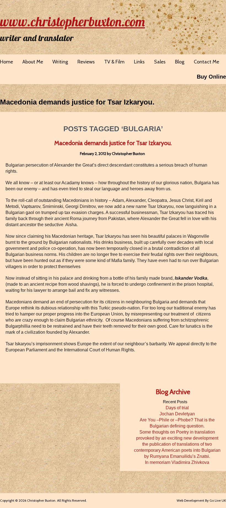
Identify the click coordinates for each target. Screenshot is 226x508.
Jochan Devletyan (177, 413)
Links (139, 62)
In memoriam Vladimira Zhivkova (177, 462)
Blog (179, 62)
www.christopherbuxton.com (72, 21)
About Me (32, 62)
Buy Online (211, 77)
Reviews (86, 62)
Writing (60, 62)
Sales (160, 62)
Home (6, 62)
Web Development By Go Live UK (201, 500)
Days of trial (177, 407)
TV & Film (114, 62)
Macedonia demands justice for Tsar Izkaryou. (77, 102)
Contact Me (206, 62)
